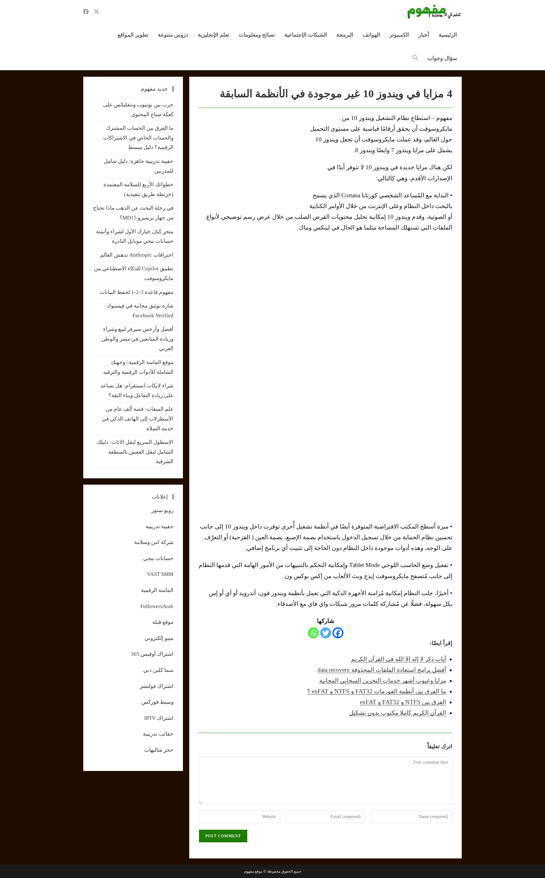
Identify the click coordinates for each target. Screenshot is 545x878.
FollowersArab (156, 606)
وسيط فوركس (157, 702)
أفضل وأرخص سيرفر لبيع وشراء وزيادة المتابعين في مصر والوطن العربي (137, 338)
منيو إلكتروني (158, 638)
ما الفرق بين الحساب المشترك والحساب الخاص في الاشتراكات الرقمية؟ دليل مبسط (138, 137)
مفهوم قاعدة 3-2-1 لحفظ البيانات (136, 292)
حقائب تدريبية (158, 734)
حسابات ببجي (158, 558)
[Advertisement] (252, 160)
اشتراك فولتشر (156, 686)
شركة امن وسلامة (153, 542)
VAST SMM (160, 574)
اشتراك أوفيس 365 (152, 654)
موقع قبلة (162, 622)
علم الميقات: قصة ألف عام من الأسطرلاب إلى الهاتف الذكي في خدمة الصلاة (137, 418)
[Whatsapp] (313, 632)
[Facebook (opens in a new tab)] (86, 12)
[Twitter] (325, 632)
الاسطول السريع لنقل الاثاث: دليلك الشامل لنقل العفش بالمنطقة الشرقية (135, 451)
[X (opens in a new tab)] (96, 12)
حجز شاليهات (158, 750)
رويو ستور (162, 510)
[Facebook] (337, 632)
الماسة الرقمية (157, 590)
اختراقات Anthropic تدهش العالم (136, 255)
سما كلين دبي (158, 670)
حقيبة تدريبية (159, 526)
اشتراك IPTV (158, 718)
